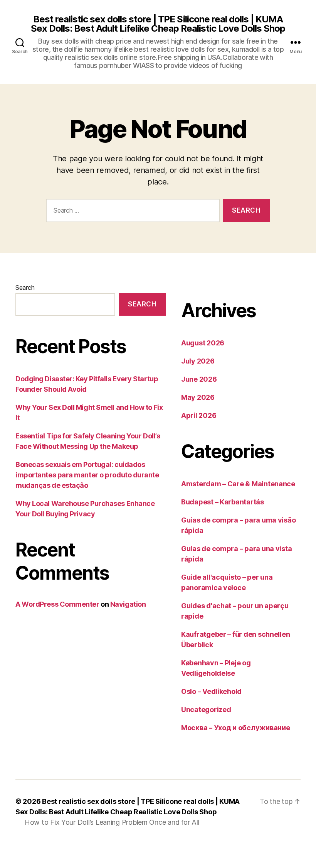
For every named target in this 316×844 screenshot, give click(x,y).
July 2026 (198, 361)
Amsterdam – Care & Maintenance (238, 484)
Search (24, 287)
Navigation (128, 604)
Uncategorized (206, 709)
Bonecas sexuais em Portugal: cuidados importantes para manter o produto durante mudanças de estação (87, 474)
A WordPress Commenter (57, 604)
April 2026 (198, 415)
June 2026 (199, 379)
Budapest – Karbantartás (222, 502)
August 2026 (202, 343)
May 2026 (198, 397)
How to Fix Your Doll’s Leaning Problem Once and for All (112, 822)
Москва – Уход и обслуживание (235, 728)
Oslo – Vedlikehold (211, 691)
